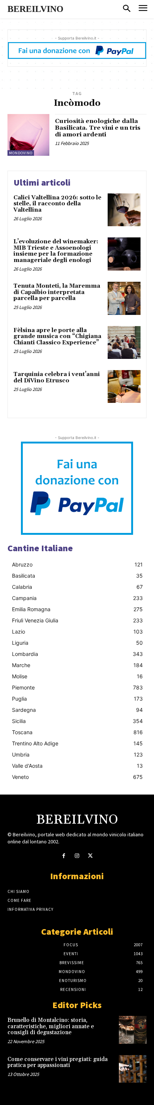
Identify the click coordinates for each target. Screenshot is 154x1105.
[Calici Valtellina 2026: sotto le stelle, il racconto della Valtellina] (124, 209)
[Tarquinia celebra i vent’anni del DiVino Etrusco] (124, 386)
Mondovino (21, 153)
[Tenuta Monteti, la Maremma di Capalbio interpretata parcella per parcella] (124, 298)
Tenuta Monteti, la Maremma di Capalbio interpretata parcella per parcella (56, 292)
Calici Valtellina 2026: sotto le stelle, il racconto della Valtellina (57, 204)
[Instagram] (76, 856)
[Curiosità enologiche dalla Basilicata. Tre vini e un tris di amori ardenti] (28, 135)
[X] (90, 856)
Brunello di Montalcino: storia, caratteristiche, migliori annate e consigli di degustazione (50, 1026)
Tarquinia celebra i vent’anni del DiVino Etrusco (56, 377)
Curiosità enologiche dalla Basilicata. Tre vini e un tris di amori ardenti (98, 127)
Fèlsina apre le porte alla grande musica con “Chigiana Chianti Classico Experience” (57, 336)
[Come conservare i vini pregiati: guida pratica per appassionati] (133, 1069)
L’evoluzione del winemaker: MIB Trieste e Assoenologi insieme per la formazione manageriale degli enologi (55, 251)
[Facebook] (63, 856)
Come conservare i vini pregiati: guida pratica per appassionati (57, 1062)
